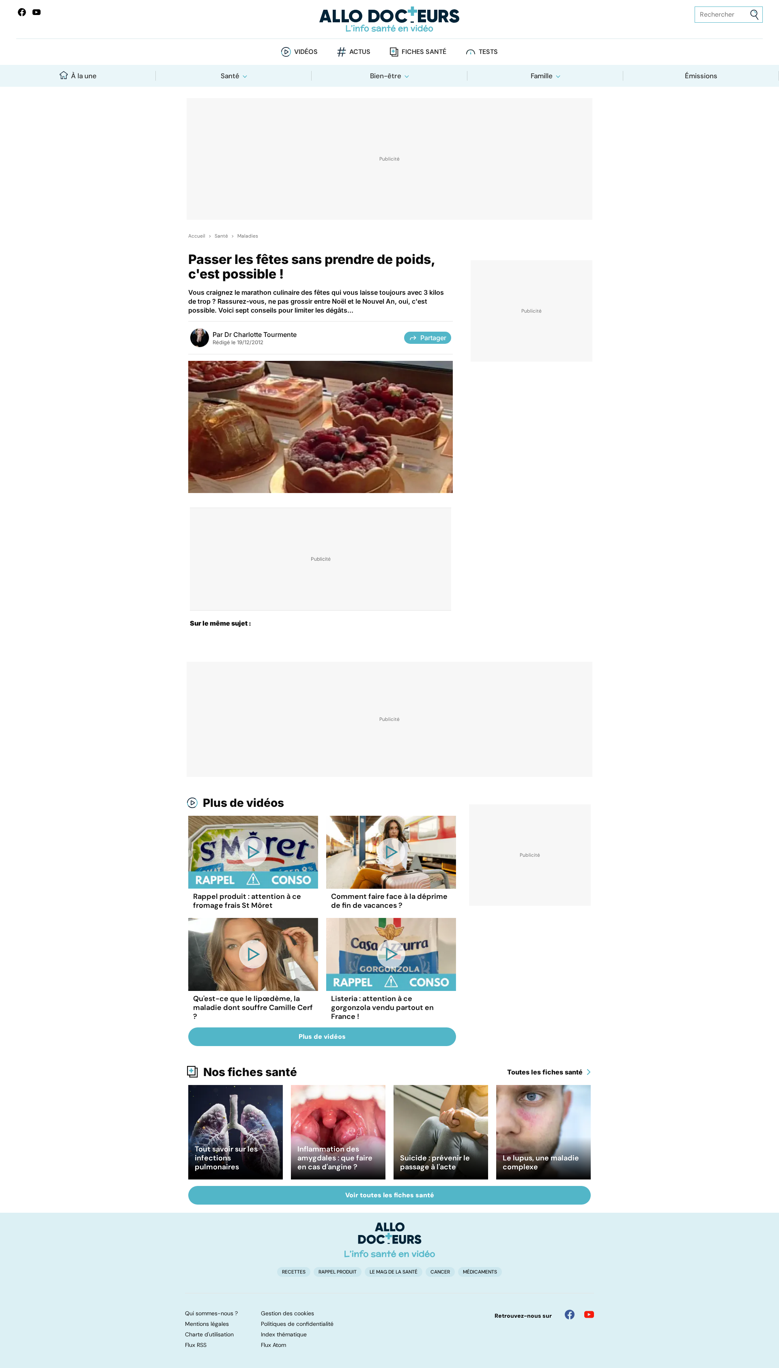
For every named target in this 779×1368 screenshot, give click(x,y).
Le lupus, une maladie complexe (541, 1162)
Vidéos (306, 51)
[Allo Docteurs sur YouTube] (36, 12)
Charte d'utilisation (209, 1334)
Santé (230, 75)
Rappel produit (337, 1272)
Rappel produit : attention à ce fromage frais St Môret (247, 901)
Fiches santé (424, 51)
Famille (542, 75)
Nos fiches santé (250, 1072)
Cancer (440, 1272)
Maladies (247, 236)
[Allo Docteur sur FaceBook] (22, 12)
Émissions (701, 75)
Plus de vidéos (243, 802)
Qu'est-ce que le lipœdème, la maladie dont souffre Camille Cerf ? (253, 1007)
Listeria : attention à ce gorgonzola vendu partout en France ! (382, 1007)
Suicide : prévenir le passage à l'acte (435, 1162)
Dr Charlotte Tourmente (260, 334)
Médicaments (480, 1272)
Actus (359, 51)
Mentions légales (207, 1323)
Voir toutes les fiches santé (389, 1195)
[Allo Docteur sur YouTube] (589, 1314)
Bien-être (385, 75)
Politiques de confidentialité (297, 1323)
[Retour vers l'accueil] (389, 19)
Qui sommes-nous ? (211, 1313)
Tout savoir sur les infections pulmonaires (226, 1158)
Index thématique (284, 1334)
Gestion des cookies (287, 1313)
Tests (488, 51)
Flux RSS (196, 1345)
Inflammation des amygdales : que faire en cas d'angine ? (334, 1158)
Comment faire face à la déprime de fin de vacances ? (389, 901)
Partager (433, 338)
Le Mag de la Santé (393, 1272)
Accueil (196, 236)
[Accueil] (389, 1239)
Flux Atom (273, 1345)
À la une (84, 75)
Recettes (294, 1272)
